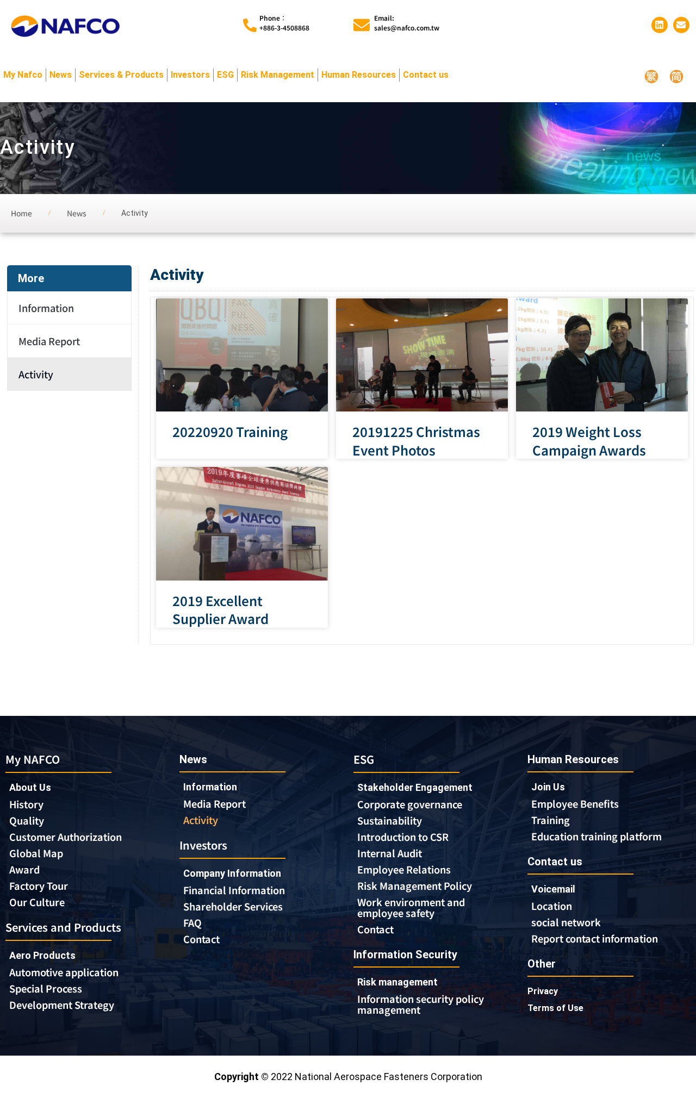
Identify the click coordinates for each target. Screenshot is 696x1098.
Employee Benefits (575, 803)
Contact (201, 939)
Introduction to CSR (403, 836)
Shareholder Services (233, 906)
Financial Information (234, 890)
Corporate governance (409, 804)
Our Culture (37, 902)
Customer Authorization (65, 836)
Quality (26, 820)
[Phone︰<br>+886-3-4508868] (250, 25)
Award (24, 869)
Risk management (397, 982)
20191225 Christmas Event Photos (416, 440)
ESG (225, 75)
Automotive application (64, 972)
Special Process (45, 988)
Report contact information (594, 938)
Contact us (426, 75)
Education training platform (596, 836)
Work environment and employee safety (411, 907)
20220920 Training (230, 431)
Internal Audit (389, 853)
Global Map (36, 853)
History (26, 804)
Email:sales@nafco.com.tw (406, 22)
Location (551, 906)
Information (46, 308)
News (60, 75)
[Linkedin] (659, 25)
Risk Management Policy (414, 885)
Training (550, 820)
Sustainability (389, 820)
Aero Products (42, 955)
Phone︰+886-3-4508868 (284, 22)
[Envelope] (681, 25)
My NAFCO (32, 759)
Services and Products (63, 927)
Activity (35, 374)
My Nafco (22, 75)
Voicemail (553, 889)
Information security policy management (420, 1003)
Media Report (49, 341)
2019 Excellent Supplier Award (220, 609)
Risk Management (277, 75)
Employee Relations (404, 869)
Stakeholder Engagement (415, 787)
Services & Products (121, 75)
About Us (30, 787)
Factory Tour (38, 885)
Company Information (232, 873)
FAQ (192, 922)
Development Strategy (61, 1004)
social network (566, 922)
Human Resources (358, 75)
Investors (190, 75)
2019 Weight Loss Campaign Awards (589, 440)
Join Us (548, 787)
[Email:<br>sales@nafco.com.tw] (361, 25)
